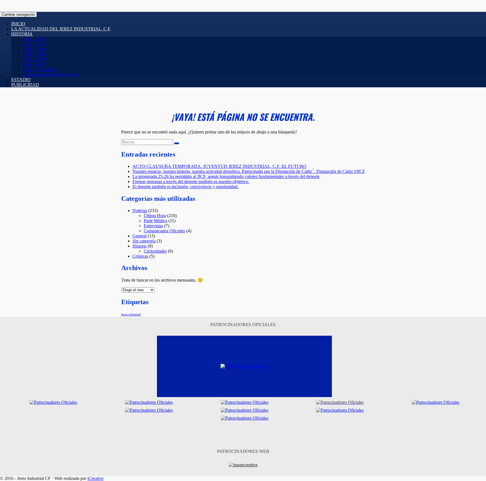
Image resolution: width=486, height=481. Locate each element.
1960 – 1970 (33, 44)
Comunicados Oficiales (164, 230)
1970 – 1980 (33, 49)
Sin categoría (144, 241)
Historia (22, 34)
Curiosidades (155, 251)
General (139, 235)
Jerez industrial (131, 314)
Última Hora (155, 215)
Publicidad (25, 84)
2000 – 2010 (33, 64)
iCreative (95, 478)
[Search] (176, 143)
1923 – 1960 (33, 39)
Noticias (139, 210)
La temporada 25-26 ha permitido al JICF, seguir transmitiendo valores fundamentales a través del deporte (226, 176)
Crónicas (140, 256)
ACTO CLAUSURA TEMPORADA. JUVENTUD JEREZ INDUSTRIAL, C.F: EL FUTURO (219, 166)
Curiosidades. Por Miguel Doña (50, 74)
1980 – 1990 (33, 54)
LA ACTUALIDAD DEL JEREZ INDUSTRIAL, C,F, (61, 28)
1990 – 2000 (33, 59)
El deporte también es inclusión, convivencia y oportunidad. (185, 186)
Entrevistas (153, 225)
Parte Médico (155, 220)
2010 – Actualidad (38, 69)
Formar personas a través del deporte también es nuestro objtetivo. (190, 181)
